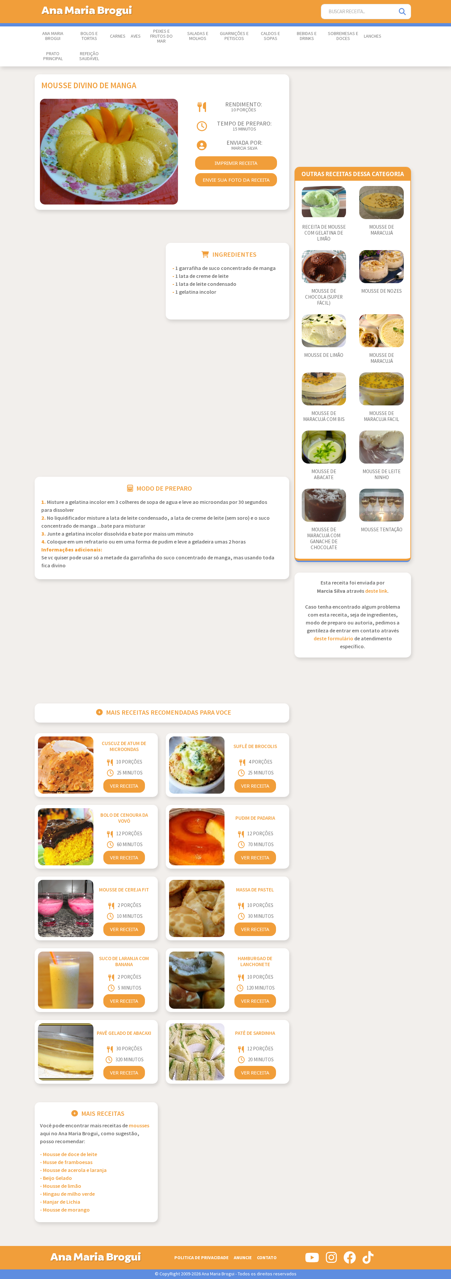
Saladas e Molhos (197, 36)
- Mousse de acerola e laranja (73, 1170)
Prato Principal (53, 56)
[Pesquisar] (403, 11)
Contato (267, 1258)
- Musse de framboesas (66, 1162)
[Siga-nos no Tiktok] (368, 1260)
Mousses (139, 1125)
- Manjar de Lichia (60, 1202)
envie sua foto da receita (236, 179)
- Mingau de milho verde (67, 1194)
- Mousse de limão (60, 1186)
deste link (376, 591)
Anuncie (243, 1258)
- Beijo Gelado (56, 1178)
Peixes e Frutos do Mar (161, 36)
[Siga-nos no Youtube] (312, 1260)
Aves (136, 36)
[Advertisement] (96, 289)
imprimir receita (236, 163)
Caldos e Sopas (270, 36)
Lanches (372, 36)
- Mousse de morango (65, 1210)
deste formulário (333, 638)
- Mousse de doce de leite (68, 1154)
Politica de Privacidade (201, 1258)
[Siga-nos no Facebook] (349, 1260)
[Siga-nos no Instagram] (331, 1260)
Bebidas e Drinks (307, 36)
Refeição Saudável (89, 56)
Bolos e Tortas (89, 36)
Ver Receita (124, 785)
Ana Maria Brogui (52, 36)
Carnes (117, 36)
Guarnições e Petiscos (234, 36)
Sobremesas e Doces (343, 36)
